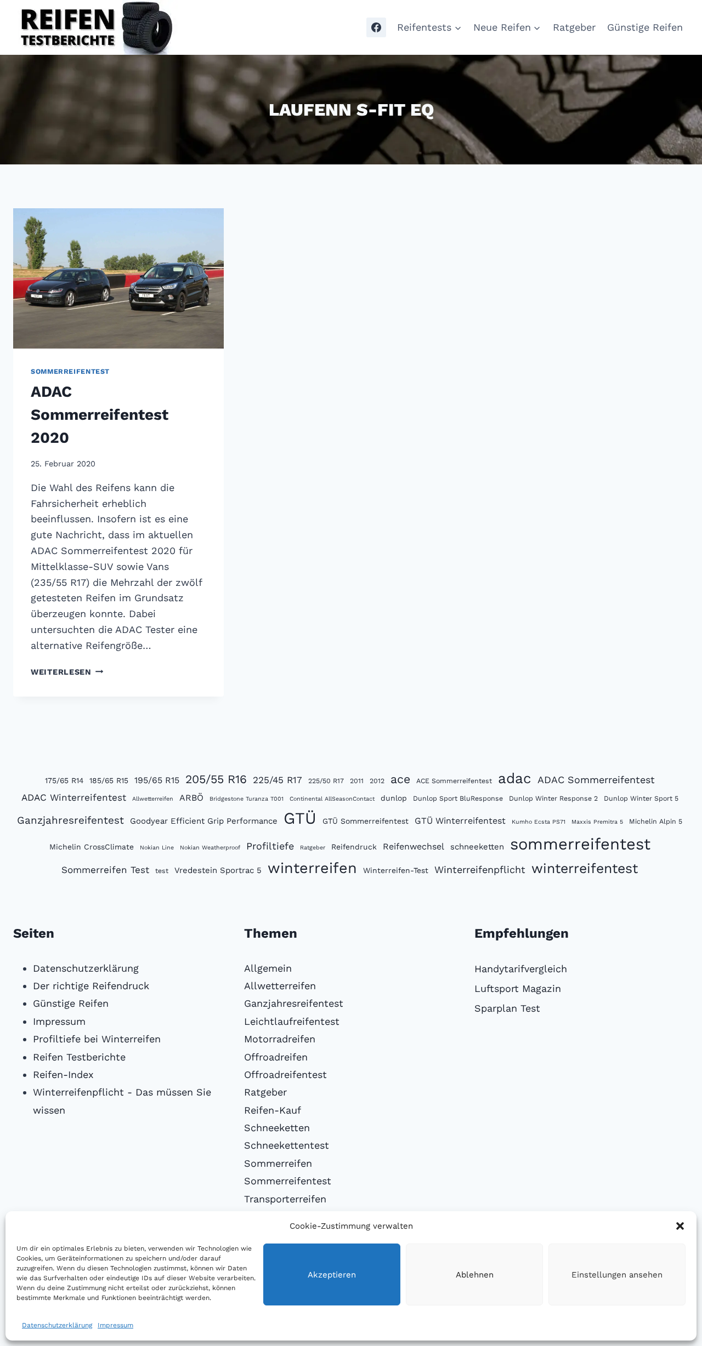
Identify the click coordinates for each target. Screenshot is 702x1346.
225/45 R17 (277, 779)
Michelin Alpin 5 (655, 821)
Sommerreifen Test (105, 869)
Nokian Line (157, 847)
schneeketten (477, 847)
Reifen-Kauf (272, 1110)
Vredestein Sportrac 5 (218, 870)
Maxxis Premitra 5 (597, 821)
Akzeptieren (332, 1275)
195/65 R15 (156, 780)
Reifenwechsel (413, 846)
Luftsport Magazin (517, 988)
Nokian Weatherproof (210, 847)
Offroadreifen (276, 1057)
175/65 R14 (64, 780)
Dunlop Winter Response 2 (553, 798)
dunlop (394, 798)
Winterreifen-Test (395, 870)
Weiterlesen (67, 672)
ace (400, 779)
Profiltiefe (270, 846)
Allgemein (268, 968)
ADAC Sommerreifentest (596, 779)
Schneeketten (277, 1127)
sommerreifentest (580, 844)
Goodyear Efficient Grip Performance (204, 821)
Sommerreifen (278, 1163)
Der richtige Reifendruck (91, 985)
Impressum (115, 1325)
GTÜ (300, 818)
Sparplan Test (507, 1008)
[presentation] (118, 278)
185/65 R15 (108, 780)
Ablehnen (475, 1275)
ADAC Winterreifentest (73, 797)
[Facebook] (376, 27)
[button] (680, 1225)
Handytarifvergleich (520, 968)
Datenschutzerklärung (57, 1325)
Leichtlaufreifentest (291, 1021)
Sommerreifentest (70, 371)
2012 (377, 781)
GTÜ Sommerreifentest (365, 821)
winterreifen (312, 868)
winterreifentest (584, 868)
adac (514, 778)
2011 (357, 781)
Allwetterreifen (152, 798)
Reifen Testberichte (79, 1057)
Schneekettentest (286, 1145)
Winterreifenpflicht (479, 869)
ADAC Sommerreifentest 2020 (99, 415)
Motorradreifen (279, 1039)
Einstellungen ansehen (617, 1275)
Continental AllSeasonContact (332, 798)
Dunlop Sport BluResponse (458, 798)
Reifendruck (354, 846)
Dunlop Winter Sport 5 (641, 798)
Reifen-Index (63, 1074)
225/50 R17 (326, 781)
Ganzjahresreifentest (70, 820)
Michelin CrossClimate (91, 846)
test (161, 870)
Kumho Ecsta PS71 (538, 821)
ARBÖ (191, 797)
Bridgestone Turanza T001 (247, 798)
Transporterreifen (285, 1199)
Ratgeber (574, 27)
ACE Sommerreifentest (454, 781)
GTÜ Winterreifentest (460, 820)
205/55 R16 (216, 779)
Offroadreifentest (285, 1074)
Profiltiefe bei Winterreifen (97, 1039)
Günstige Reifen (645, 27)
